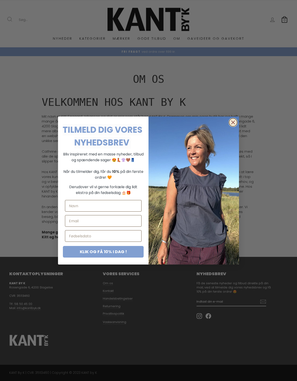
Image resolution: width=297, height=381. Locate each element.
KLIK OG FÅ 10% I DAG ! (103, 252)
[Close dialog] (233, 122)
